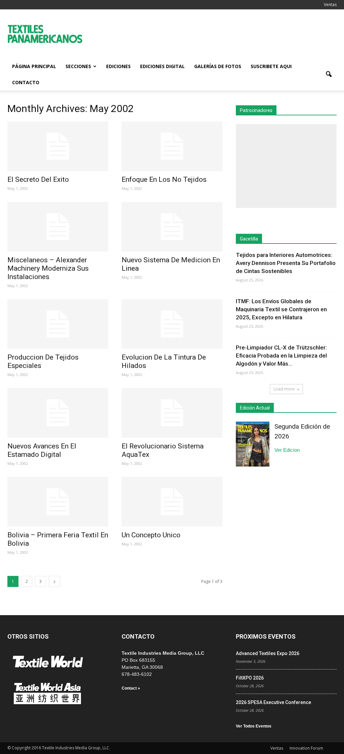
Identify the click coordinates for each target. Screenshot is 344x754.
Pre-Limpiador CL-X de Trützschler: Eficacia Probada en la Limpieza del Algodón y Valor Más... (281, 355)
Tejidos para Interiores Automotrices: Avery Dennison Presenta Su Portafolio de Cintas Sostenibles (286, 263)
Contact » (131, 688)
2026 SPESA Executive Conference (273, 702)
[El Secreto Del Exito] (57, 146)
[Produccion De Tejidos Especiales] (57, 324)
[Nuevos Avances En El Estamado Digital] (57, 413)
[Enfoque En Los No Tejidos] (172, 146)
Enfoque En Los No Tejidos (164, 179)
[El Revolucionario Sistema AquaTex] (172, 413)
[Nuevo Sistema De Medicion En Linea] (172, 227)
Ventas (330, 4)
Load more (284, 389)
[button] (328, 74)
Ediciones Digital (162, 66)
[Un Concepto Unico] (172, 502)
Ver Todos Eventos (253, 726)
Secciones (78, 66)
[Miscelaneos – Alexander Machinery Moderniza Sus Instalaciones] (57, 227)
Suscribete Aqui (271, 66)
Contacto (25, 82)
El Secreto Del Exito (38, 179)
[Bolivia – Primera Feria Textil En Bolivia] (57, 502)
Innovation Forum (306, 748)
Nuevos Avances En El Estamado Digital (41, 450)
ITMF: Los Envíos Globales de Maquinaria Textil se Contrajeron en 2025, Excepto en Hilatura (281, 309)
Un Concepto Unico (151, 535)
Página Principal (34, 66)
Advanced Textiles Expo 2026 (267, 653)
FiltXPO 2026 (250, 678)
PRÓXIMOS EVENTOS (266, 636)
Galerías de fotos (217, 66)
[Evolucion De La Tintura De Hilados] (172, 324)
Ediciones (118, 66)
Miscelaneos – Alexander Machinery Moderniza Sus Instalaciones (48, 268)
